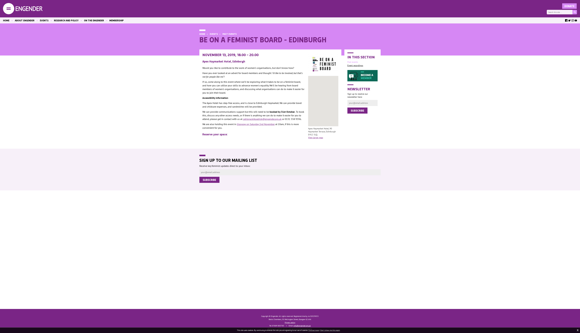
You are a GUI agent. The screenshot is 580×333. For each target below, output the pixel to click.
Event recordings (355, 65)
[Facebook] (566, 20)
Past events (229, 34)
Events (214, 34)
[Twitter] (569, 20)
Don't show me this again (330, 330)
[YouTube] (576, 20)
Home (202, 34)
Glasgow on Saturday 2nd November (256, 124)
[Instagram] (572, 20)
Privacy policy (290, 322)
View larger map (315, 137)
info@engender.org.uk (302, 326)
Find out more (313, 330)
